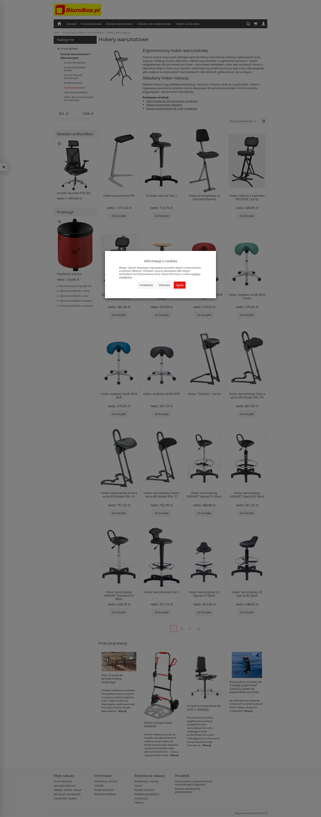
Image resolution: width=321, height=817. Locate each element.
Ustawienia (146, 285)
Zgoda (180, 285)
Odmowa (164, 285)
